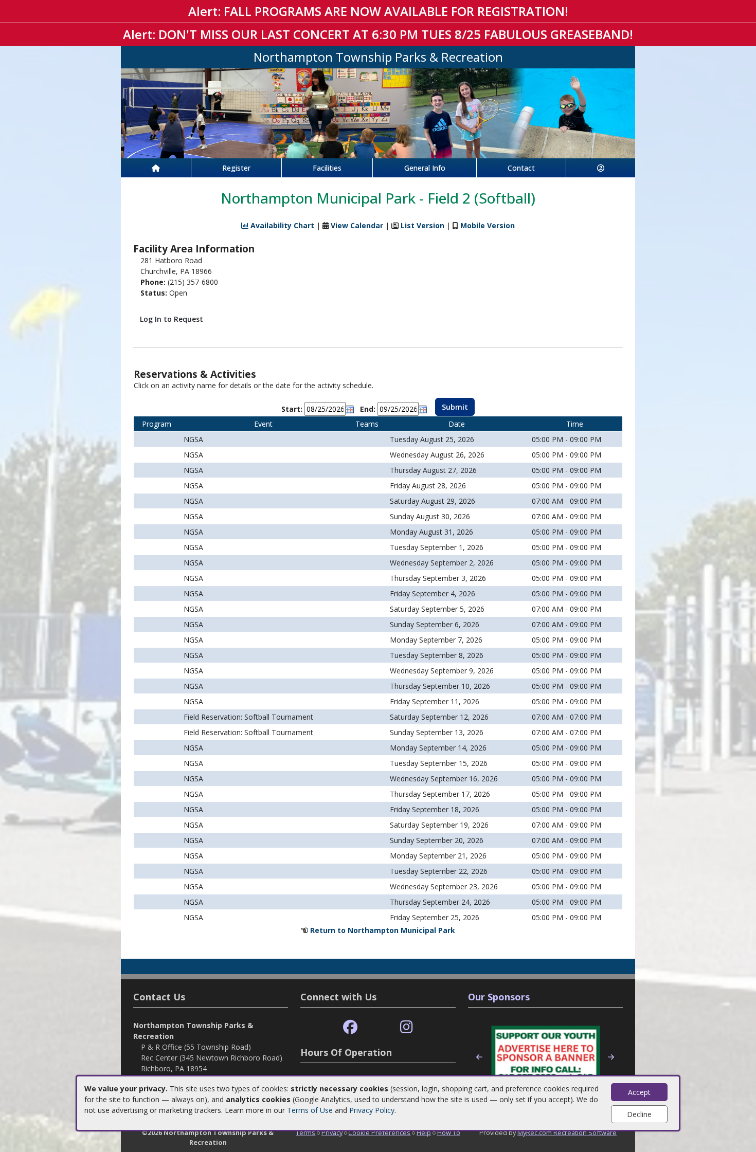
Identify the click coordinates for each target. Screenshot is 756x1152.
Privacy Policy (371, 1110)
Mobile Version (487, 225)
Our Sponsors (499, 997)
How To (448, 1132)
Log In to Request (171, 319)
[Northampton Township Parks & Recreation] (378, 112)
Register (236, 168)
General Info (424, 168)
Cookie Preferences (379, 1132)
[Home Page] (156, 167)
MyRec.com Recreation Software (567, 1132)
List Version (422, 225)
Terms (305, 1132)
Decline (639, 1114)
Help (424, 1132)
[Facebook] (350, 1027)
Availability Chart (281, 225)
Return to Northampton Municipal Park (382, 930)
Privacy (332, 1132)
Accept (639, 1092)
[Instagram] (406, 1027)
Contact (521, 168)
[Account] (600, 167)
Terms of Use (310, 1110)
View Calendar (357, 225)
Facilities (327, 168)
